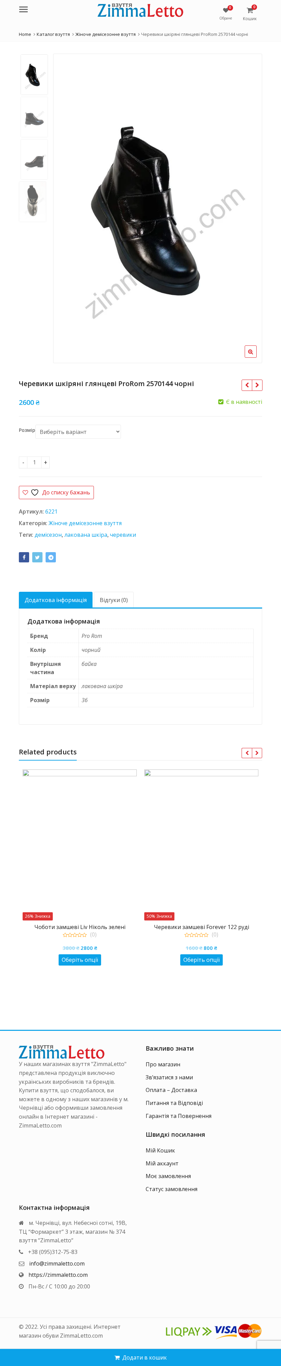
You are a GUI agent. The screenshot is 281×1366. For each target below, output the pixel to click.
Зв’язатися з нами (169, 1077)
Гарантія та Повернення (178, 1116)
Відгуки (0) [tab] (114, 600)
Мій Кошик (160, 1150)
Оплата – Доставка (171, 1090)
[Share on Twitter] (37, 557)
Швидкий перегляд (82, 927)
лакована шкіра (85, 534)
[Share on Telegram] (51, 557)
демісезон (48, 534)
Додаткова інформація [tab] (56, 600)
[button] (256, 357)
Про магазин (163, 1064)
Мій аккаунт (162, 1163)
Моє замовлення (168, 1176)
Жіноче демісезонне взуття (85, 523)
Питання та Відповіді (174, 1103)
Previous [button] (65, 205)
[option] (157, 208)
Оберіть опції (80, 960)
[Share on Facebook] (24, 557)
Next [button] (250, 205)
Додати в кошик (144, 1357)
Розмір (27, 430)
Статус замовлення (171, 1189)
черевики (123, 534)
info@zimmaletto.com (57, 1263)
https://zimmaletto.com (58, 1275)
